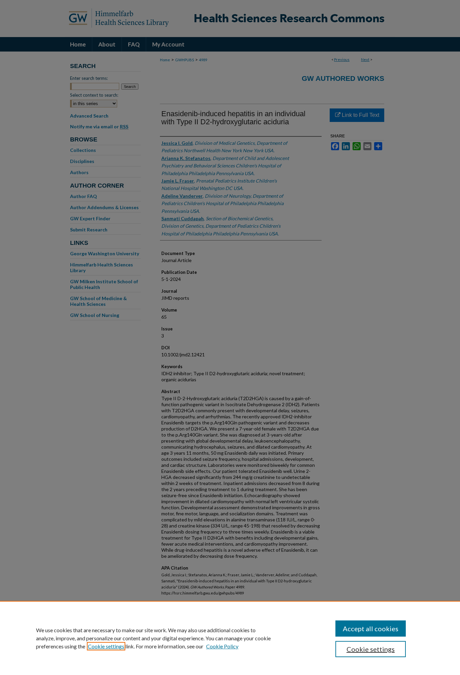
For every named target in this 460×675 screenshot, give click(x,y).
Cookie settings (106, 646)
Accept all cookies (370, 628)
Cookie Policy (222, 646)
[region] (230, 638)
